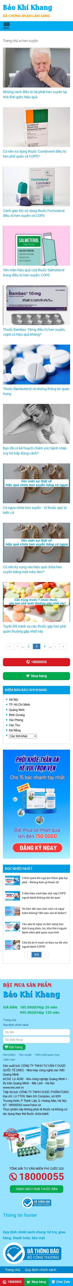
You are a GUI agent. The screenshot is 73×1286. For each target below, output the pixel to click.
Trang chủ (10, 41)
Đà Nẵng (15, 730)
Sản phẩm (9, 1054)
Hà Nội (13, 699)
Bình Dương (17, 715)
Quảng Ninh (17, 710)
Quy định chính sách (15, 1024)
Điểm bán (9, 1059)
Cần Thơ (14, 725)
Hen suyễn (29, 41)
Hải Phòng (16, 720)
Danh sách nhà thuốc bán (36, 1189)
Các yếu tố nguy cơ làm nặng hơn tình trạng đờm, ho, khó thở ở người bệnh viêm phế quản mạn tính (44, 928)
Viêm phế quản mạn (47, 1054)
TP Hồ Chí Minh (19, 704)
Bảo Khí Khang (27, 6)
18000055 (41, 1176)
